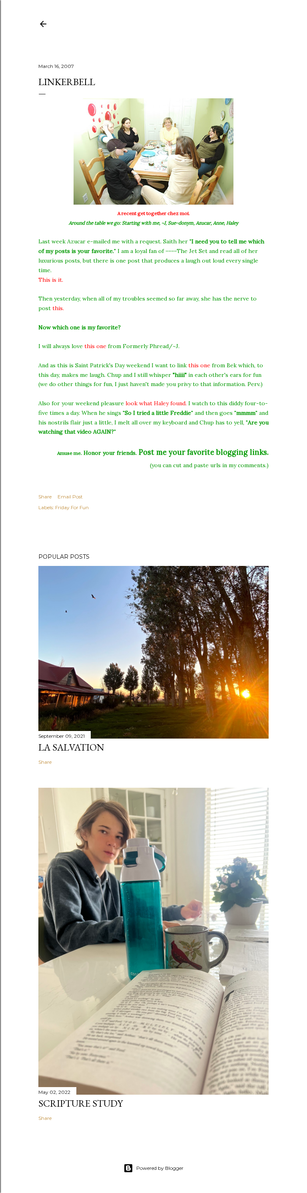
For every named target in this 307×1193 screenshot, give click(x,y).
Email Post (70, 497)
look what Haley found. (156, 403)
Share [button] (45, 497)
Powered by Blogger (159, 1168)
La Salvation (71, 747)
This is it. (50, 279)
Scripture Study (80, 1103)
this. (58, 308)
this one (95, 346)
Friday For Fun (72, 507)
